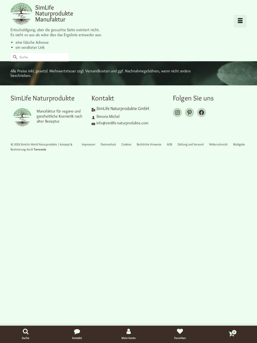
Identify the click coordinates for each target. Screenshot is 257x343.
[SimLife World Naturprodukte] (47, 14)
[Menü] (240, 21)
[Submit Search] (14, 56)
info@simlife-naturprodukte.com (122, 123)
